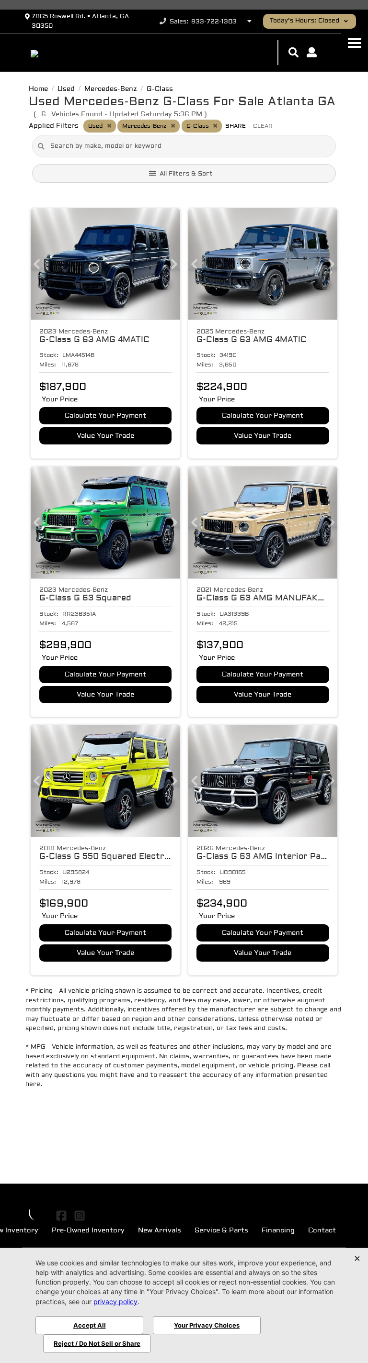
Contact (322, 1231)
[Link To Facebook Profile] (62, 1215)
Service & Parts (221, 1231)
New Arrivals (159, 1231)
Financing (278, 1231)
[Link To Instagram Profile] (79, 1215)
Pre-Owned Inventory (88, 1231)
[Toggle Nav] (354, 43)
